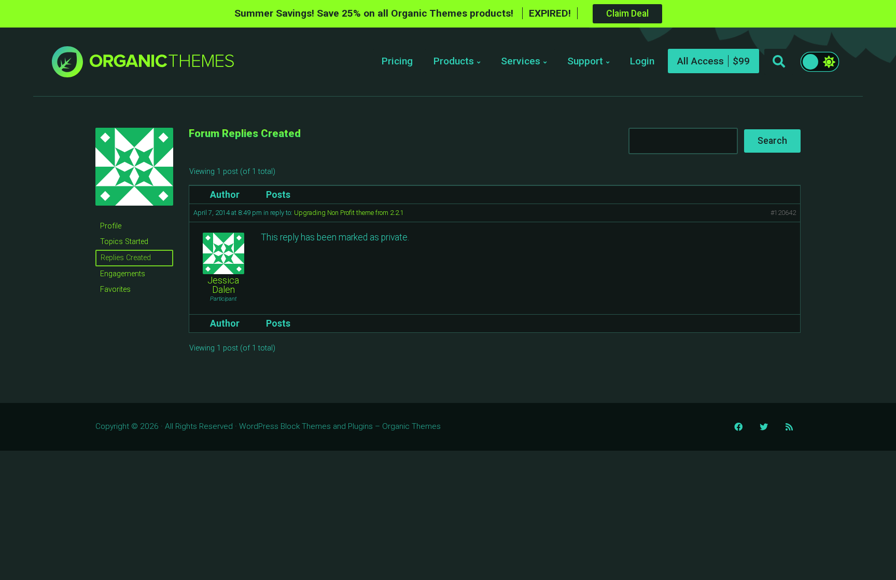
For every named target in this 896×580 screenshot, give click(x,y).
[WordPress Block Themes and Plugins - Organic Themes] (161, 65)
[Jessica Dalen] (134, 213)
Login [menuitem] (642, 61)
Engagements (122, 273)
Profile (110, 226)
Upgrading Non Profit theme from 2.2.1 (349, 213)
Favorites (115, 289)
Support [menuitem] (585, 61)
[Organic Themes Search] (778, 62)
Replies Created (126, 257)
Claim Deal (627, 13)
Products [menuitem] (453, 61)
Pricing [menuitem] (397, 61)
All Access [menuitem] (700, 61)
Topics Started (124, 241)
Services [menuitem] (520, 61)
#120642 (783, 213)
